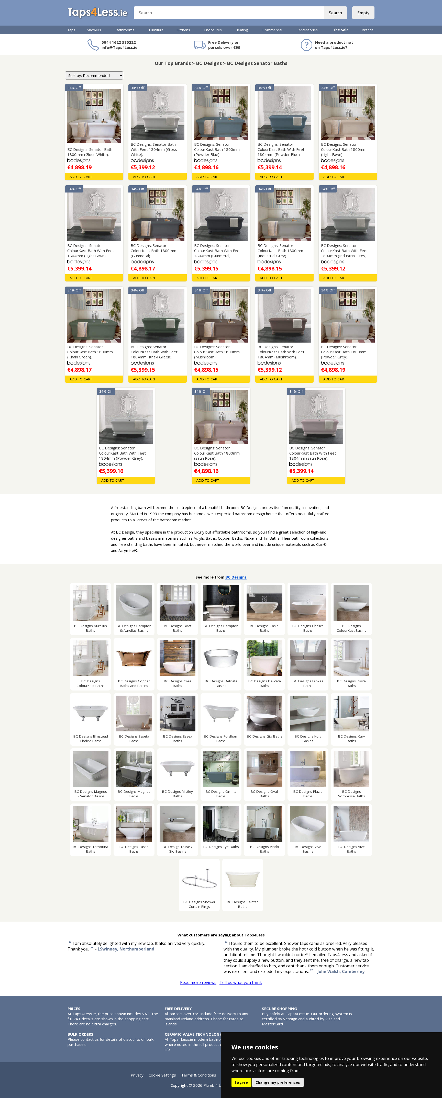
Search (335, 13)
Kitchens (183, 30)
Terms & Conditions (198, 1075)
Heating (242, 30)
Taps (71, 30)
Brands (367, 30)
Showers (94, 30)
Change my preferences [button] (278, 1082)
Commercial (272, 30)
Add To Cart (81, 176)
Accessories (308, 30)
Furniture (156, 30)
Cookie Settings (162, 1075)
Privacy (137, 1075)
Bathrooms (125, 30)
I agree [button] (241, 1082)
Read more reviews (198, 982)
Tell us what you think (240, 982)
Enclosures (213, 30)
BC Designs (236, 577)
